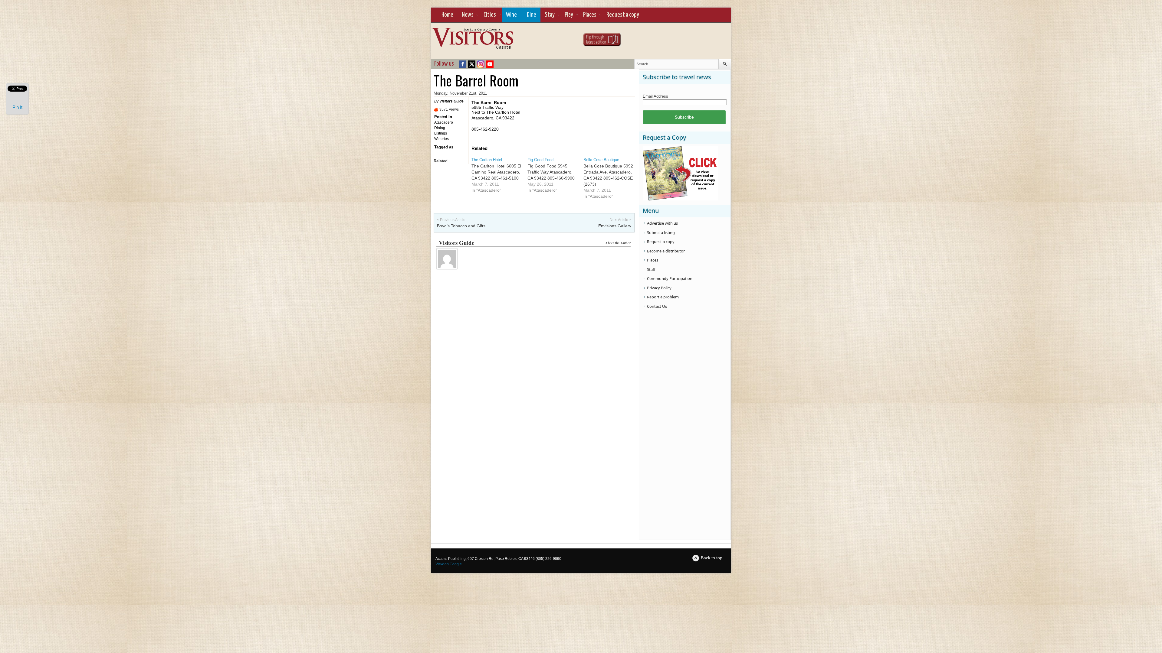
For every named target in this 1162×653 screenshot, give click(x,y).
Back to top (711, 557)
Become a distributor (666, 251)
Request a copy (622, 15)
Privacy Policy (659, 288)
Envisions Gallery (614, 225)
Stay (550, 15)
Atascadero (443, 122)
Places (589, 15)
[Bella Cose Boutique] (611, 178)
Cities (490, 15)
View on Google (448, 564)
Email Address (655, 96)
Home (447, 15)
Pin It (17, 107)
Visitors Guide (451, 101)
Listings (440, 133)
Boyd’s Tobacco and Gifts (461, 225)
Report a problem (663, 297)
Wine (511, 15)
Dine (531, 15)
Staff (651, 269)
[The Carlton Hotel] (499, 175)
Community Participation (669, 278)
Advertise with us (662, 223)
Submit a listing (661, 232)
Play (569, 15)
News (468, 15)
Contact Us (657, 306)
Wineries (441, 139)
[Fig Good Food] (555, 175)
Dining (439, 128)
